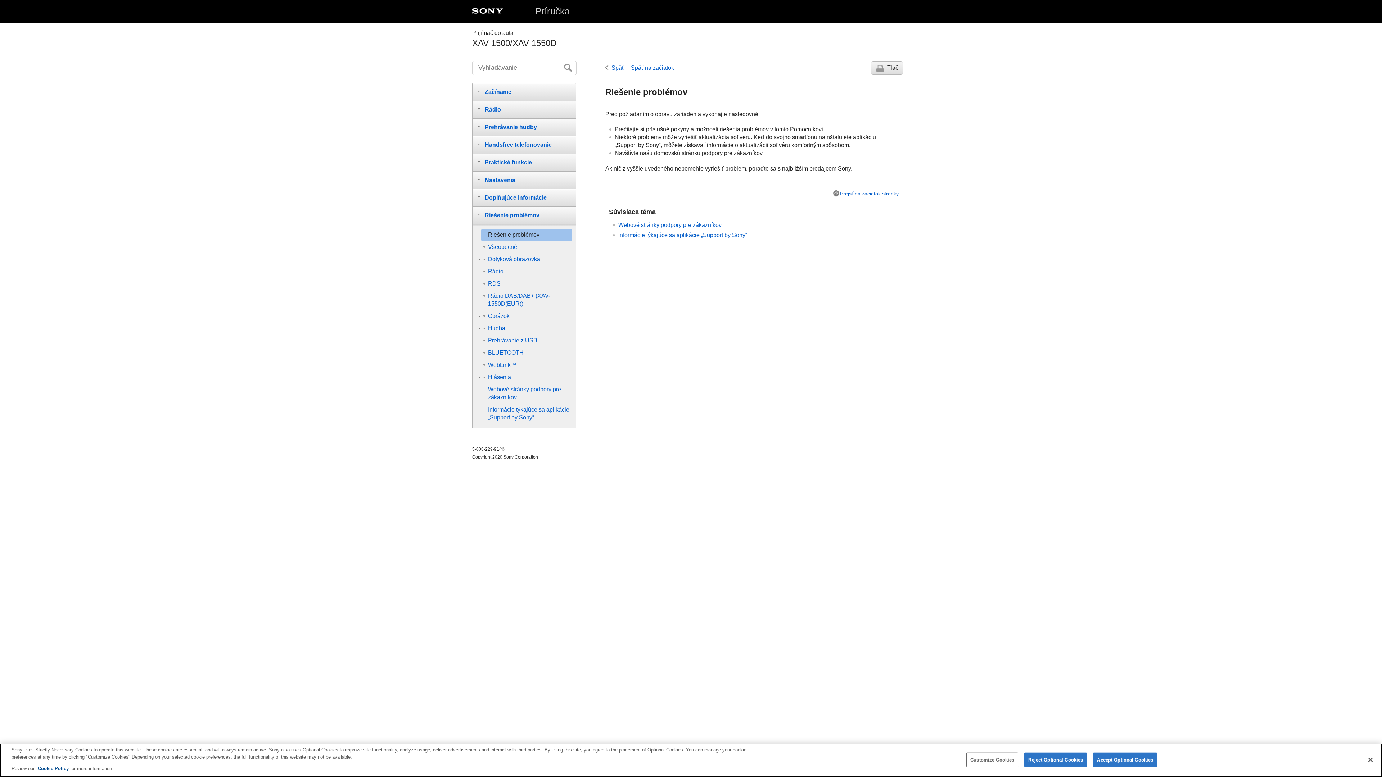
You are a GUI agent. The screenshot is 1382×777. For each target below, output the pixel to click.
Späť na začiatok (652, 68)
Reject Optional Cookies (1055, 759)
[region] (691, 760)
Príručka (552, 11)
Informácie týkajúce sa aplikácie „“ (682, 235)
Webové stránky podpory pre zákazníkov (670, 225)
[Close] (1370, 760)
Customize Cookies (992, 759)
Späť (617, 68)
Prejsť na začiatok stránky (869, 193)
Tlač (892, 68)
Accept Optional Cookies (1125, 759)
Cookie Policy (54, 768)
